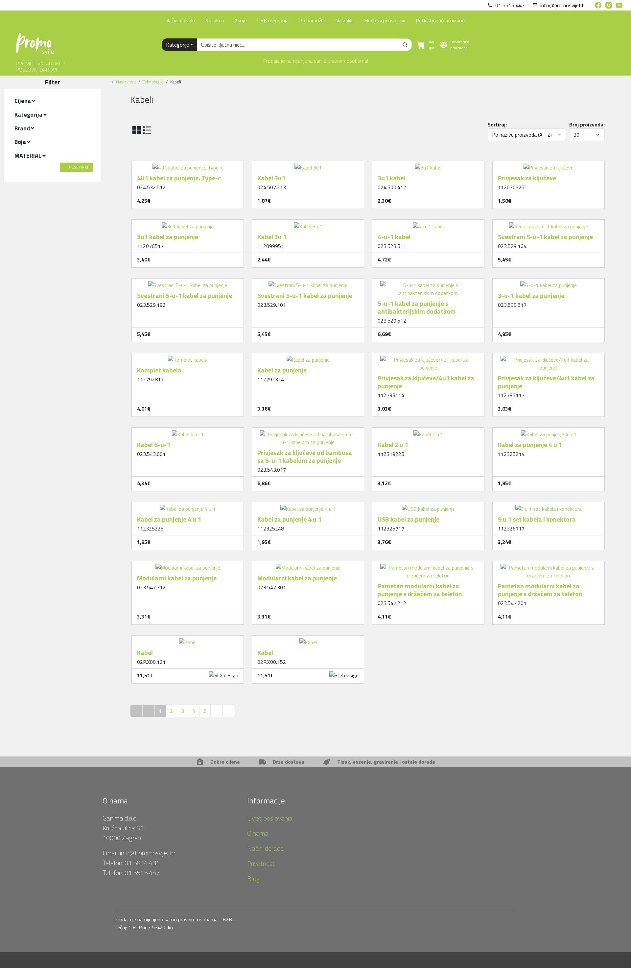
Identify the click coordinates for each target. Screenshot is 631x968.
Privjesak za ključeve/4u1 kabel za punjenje (426, 382)
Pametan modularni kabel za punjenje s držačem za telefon (420, 590)
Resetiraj (78, 167)
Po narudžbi (312, 20)
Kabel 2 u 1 (393, 444)
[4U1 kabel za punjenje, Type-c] (187, 165)
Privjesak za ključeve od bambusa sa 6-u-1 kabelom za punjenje (304, 456)
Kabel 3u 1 (272, 237)
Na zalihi (344, 20)
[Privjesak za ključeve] (548, 165)
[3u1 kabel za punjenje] (188, 224)
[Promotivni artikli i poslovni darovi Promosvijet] (36, 41)
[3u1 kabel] (428, 165)
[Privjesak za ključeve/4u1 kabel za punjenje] (428, 357)
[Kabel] (188, 639)
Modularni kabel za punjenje (177, 578)
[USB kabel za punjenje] (428, 506)
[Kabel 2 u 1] (428, 432)
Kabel (145, 652)
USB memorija (273, 20)
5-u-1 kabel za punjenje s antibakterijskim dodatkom (417, 307)
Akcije (240, 20)
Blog (253, 878)
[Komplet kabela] (187, 357)
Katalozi (214, 20)
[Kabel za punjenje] (308, 357)
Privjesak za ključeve (527, 178)
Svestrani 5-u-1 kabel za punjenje (545, 237)
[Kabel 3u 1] (308, 224)
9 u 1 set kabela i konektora (537, 519)
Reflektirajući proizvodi (441, 20)
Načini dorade (180, 20)
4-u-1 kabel (394, 237)
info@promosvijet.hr (563, 5)
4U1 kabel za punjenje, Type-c (179, 178)
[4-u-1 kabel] (428, 224)
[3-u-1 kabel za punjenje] (548, 282)
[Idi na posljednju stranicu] (228, 711)
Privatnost (261, 863)
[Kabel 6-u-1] (188, 432)
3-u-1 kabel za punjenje (531, 295)
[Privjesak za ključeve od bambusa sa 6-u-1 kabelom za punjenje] (308, 432)
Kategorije (177, 45)
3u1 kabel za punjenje (167, 237)
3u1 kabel (391, 178)
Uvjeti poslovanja (269, 818)
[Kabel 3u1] (308, 165)
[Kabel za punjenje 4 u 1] (548, 432)
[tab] (52, 101)
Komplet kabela (159, 370)
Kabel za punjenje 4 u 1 (530, 444)
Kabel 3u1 (271, 178)
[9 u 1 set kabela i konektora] (548, 506)
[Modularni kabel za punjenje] (187, 565)
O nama (258, 833)
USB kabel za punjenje (408, 519)
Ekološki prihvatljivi (384, 20)
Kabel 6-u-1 (153, 444)
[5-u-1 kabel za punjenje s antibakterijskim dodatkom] (428, 282)
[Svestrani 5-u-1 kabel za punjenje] (548, 224)
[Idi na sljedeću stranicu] (216, 711)
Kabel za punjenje (282, 370)
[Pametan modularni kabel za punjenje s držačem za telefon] (428, 565)
